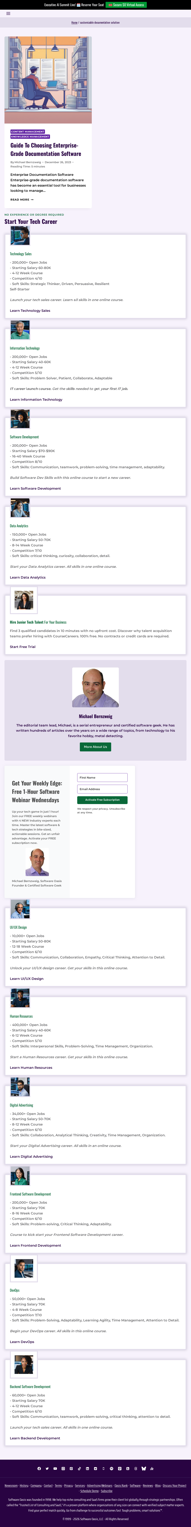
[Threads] (135, 1468)
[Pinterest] (71, 1468)
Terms (58, 1485)
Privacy (68, 1485)
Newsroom (11, 1485)
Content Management (27, 131)
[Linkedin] (87, 1468)
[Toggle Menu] (8, 13)
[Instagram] (63, 1468)
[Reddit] (95, 1468)
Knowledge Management (30, 136)
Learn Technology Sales (30, 311)
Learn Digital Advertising (31, 1157)
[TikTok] (79, 1468)
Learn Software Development (35, 488)
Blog (158, 1485)
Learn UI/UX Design (26, 979)
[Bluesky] (143, 1468)
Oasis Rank (121, 1485)
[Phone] (103, 1468)
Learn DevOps (22, 1342)
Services (80, 1485)
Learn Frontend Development (35, 1245)
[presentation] (48, 80)
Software (135, 1485)
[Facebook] (39, 1468)
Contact (48, 1485)
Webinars (106, 1485)
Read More (21, 199)
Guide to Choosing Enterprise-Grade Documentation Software (45, 149)
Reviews (148, 1485)
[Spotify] (111, 1468)
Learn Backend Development (35, 1438)
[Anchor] (151, 1468)
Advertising (94, 1485)
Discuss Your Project (174, 1485)
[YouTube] (55, 1468)
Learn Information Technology (36, 400)
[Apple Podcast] (119, 1468)
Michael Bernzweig (28, 162)
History (24, 1485)
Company (36, 1485)
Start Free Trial (22, 647)
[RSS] (127, 1468)
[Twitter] (47, 1468)
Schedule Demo (89, 1491)
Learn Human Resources (31, 1068)
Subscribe (106, 1491)
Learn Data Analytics (28, 577)
